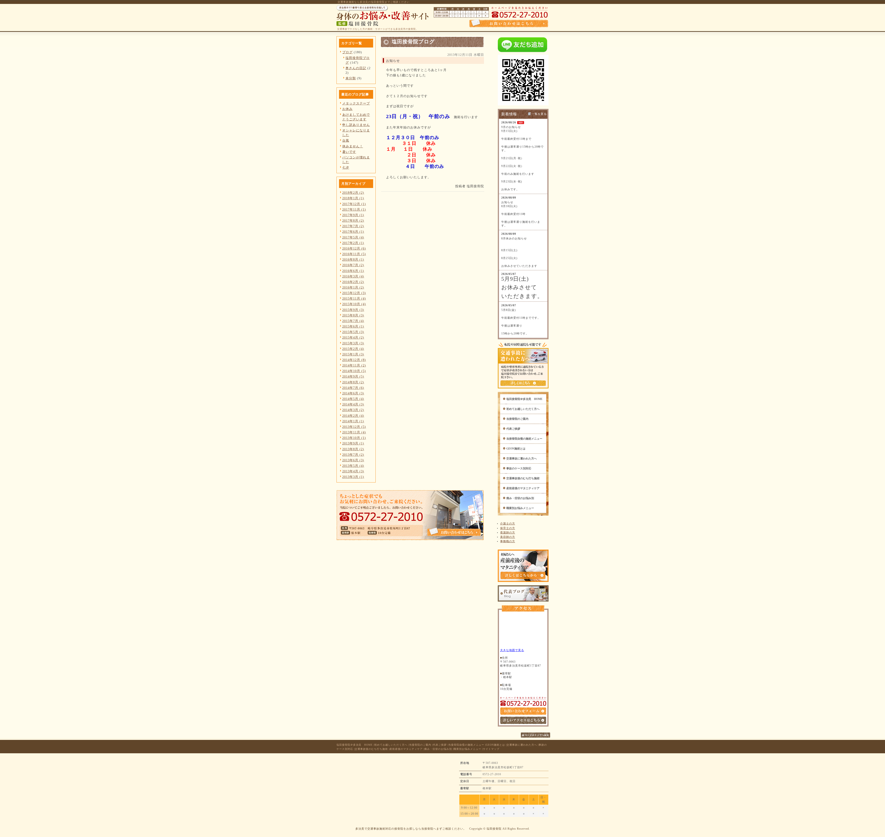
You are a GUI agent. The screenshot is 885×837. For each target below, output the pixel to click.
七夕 (345, 167)
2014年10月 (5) (354, 371)
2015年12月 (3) (354, 293)
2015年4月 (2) (353, 337)
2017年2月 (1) (353, 243)
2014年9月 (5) (353, 376)
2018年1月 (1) (353, 198)
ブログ (347, 52)
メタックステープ (356, 103)
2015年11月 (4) (354, 298)
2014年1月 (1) (353, 421)
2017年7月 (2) (353, 226)
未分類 (350, 78)
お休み (347, 109)
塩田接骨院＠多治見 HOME (524, 399)
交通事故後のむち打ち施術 (523, 478)
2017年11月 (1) (354, 209)
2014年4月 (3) (353, 404)
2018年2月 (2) (353, 192)
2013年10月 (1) (354, 438)
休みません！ (352, 146)
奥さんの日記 (355, 68)
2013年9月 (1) (353, 443)
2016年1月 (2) (353, 287)
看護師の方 (507, 532)
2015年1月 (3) (353, 354)
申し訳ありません (356, 125)
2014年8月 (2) (353, 382)
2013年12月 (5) (354, 427)
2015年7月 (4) (353, 321)
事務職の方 (507, 541)
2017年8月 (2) (353, 220)
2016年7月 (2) (353, 265)
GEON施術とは (515, 448)
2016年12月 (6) (354, 248)
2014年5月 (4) (353, 399)
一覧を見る (539, 114)
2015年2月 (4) (353, 349)
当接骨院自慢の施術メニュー (524, 438)
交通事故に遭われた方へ (521, 458)
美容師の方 (507, 537)
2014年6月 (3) (353, 393)
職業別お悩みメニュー (520, 508)
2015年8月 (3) (353, 315)
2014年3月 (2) (353, 410)
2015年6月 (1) (353, 326)
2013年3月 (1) (353, 477)
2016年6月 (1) (353, 271)
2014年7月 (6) (353, 388)
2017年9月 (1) (353, 215)
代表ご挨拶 (513, 428)
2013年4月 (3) (353, 471)
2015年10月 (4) (354, 304)
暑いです (349, 152)
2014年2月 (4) (353, 415)
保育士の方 (507, 528)
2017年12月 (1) (354, 204)
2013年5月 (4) (353, 466)
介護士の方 (507, 523)
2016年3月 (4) (353, 276)
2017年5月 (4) (353, 237)
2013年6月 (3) (353, 460)
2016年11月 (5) (354, 254)
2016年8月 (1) (353, 259)
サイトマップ (491, 749)
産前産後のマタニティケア (523, 488)
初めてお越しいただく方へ (523, 409)
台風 (345, 140)
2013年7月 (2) (353, 454)
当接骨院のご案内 (517, 418)
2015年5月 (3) (353, 332)
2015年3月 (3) (353, 343)
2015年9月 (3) (353, 310)
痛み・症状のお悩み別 (520, 498)
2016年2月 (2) (353, 282)
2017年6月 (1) (353, 231)
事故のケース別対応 (518, 468)
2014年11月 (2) (354, 365)
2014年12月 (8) (354, 360)
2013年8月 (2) (353, 449)
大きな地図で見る (512, 650)
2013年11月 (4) (354, 432)
